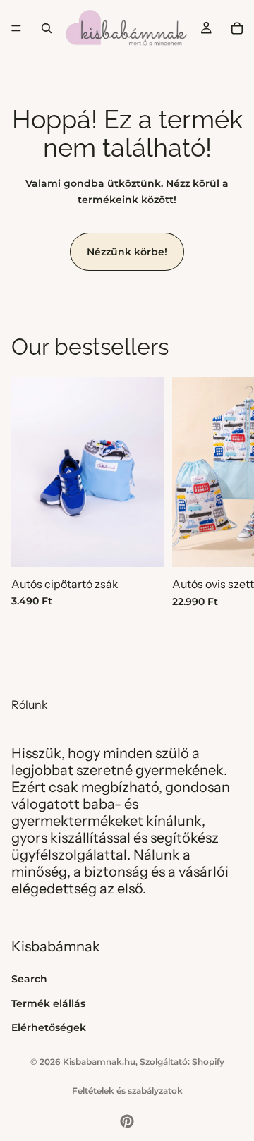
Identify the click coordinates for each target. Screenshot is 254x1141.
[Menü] (16, 28)
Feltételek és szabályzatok (127, 1090)
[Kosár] (237, 28)
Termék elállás (48, 1002)
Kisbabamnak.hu (99, 1061)
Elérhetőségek (48, 1026)
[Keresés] (46, 28)
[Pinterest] (127, 1121)
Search (29, 978)
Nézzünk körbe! (127, 251)
